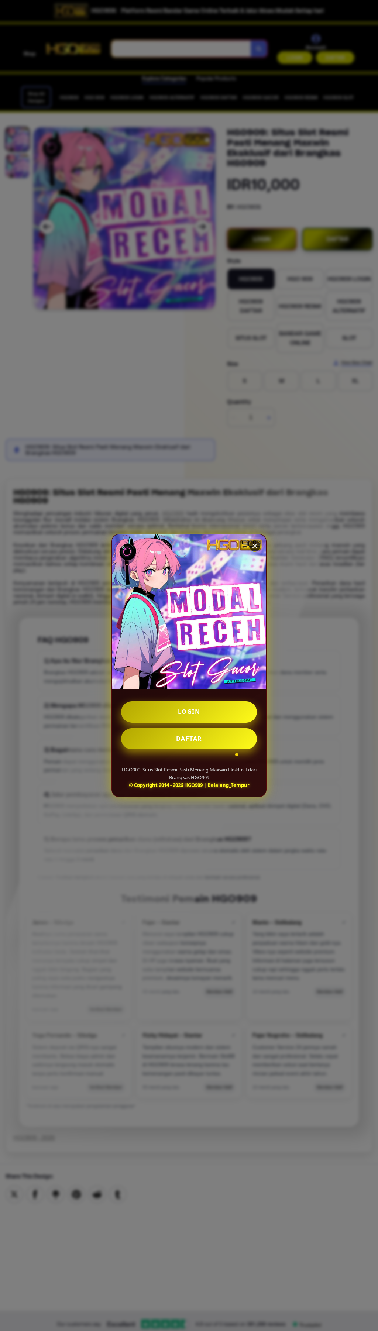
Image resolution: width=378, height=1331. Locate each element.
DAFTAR (189, 739)
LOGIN (189, 712)
